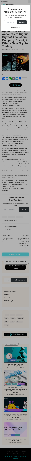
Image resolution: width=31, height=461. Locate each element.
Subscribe (22, 22)
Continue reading (15, 27)
